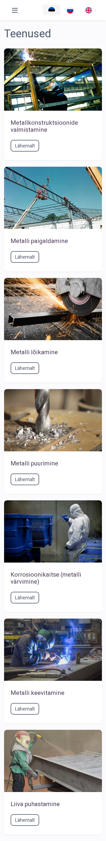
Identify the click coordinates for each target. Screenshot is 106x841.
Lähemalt (25, 146)
